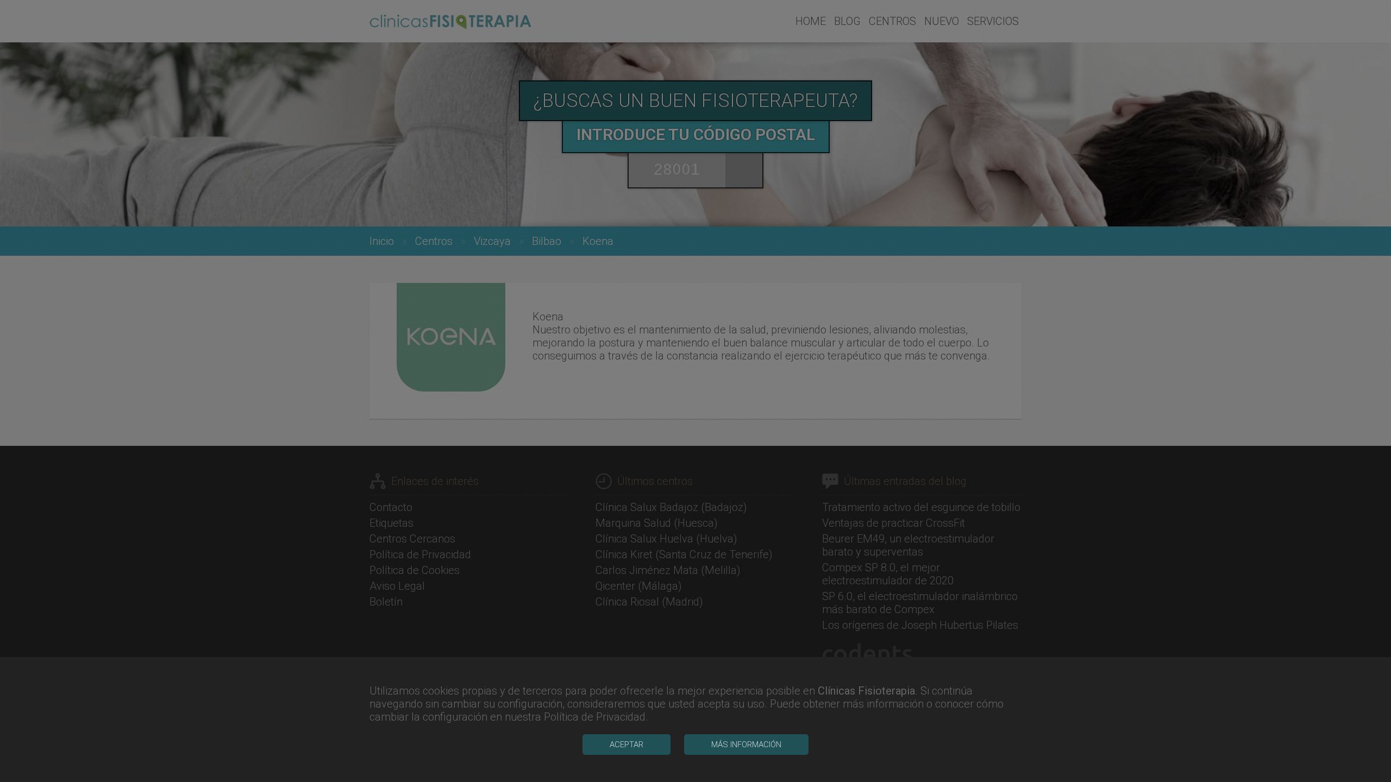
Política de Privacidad (595, 716)
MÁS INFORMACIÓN (746, 744)
